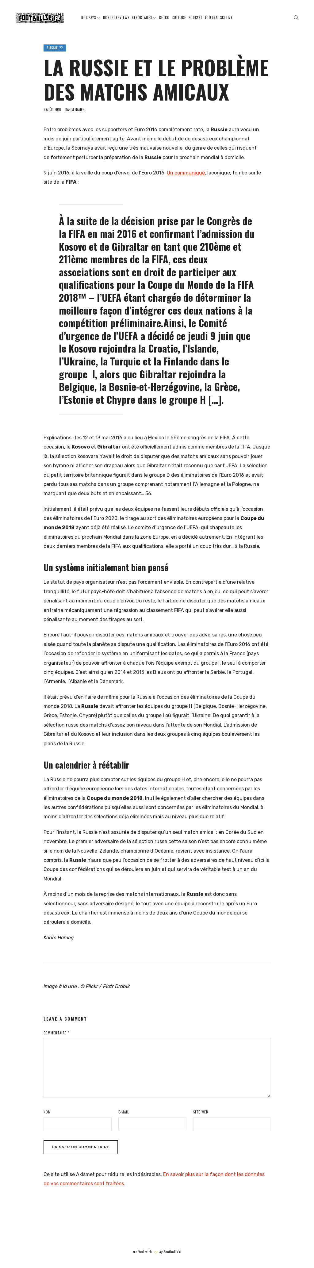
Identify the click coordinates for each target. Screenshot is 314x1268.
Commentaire (56, 1032)
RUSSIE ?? (55, 47)
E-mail (123, 1112)
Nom (47, 1112)
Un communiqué (186, 173)
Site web (200, 1112)
